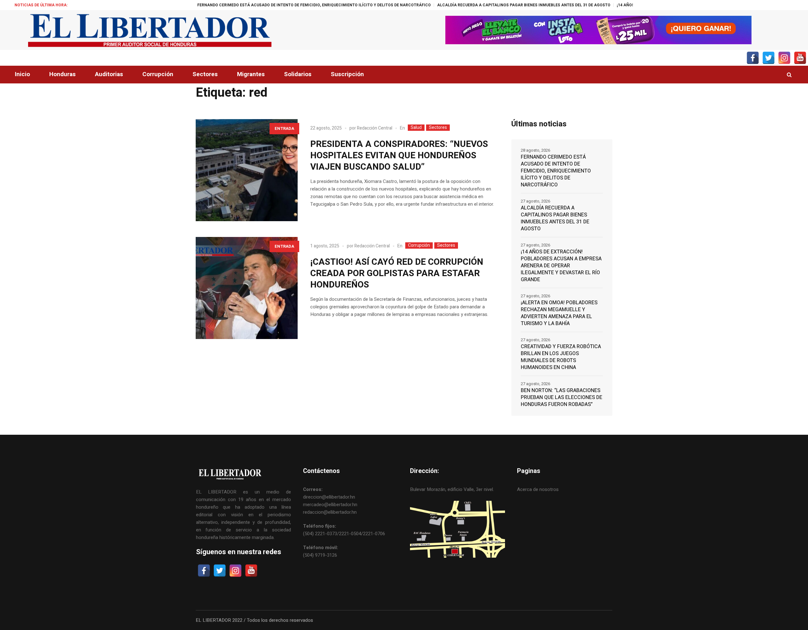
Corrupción (419, 245)
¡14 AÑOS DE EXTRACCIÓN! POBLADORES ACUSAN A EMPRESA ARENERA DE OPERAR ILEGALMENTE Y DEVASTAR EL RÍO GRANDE (561, 265)
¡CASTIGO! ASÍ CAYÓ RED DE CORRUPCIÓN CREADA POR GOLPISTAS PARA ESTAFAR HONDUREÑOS (396, 273)
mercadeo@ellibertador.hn (330, 504)
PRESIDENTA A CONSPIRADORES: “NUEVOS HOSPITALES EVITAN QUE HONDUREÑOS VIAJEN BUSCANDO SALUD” (399, 155)
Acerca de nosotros (538, 489)
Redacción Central (374, 128)
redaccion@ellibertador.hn (330, 512)
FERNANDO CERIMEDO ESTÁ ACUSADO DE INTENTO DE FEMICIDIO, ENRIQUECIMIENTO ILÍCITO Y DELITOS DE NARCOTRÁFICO (275, 5)
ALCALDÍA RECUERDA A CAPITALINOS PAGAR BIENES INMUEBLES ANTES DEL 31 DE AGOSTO (485, 5)
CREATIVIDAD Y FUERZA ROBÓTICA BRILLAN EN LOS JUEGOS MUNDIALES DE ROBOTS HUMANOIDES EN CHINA (561, 357)
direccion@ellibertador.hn (329, 497)
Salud (416, 127)
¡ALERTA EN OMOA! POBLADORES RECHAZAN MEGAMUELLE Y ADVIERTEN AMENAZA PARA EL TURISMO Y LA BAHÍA (559, 313)
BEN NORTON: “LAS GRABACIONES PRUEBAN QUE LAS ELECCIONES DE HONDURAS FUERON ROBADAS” (561, 397)
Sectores (438, 127)
